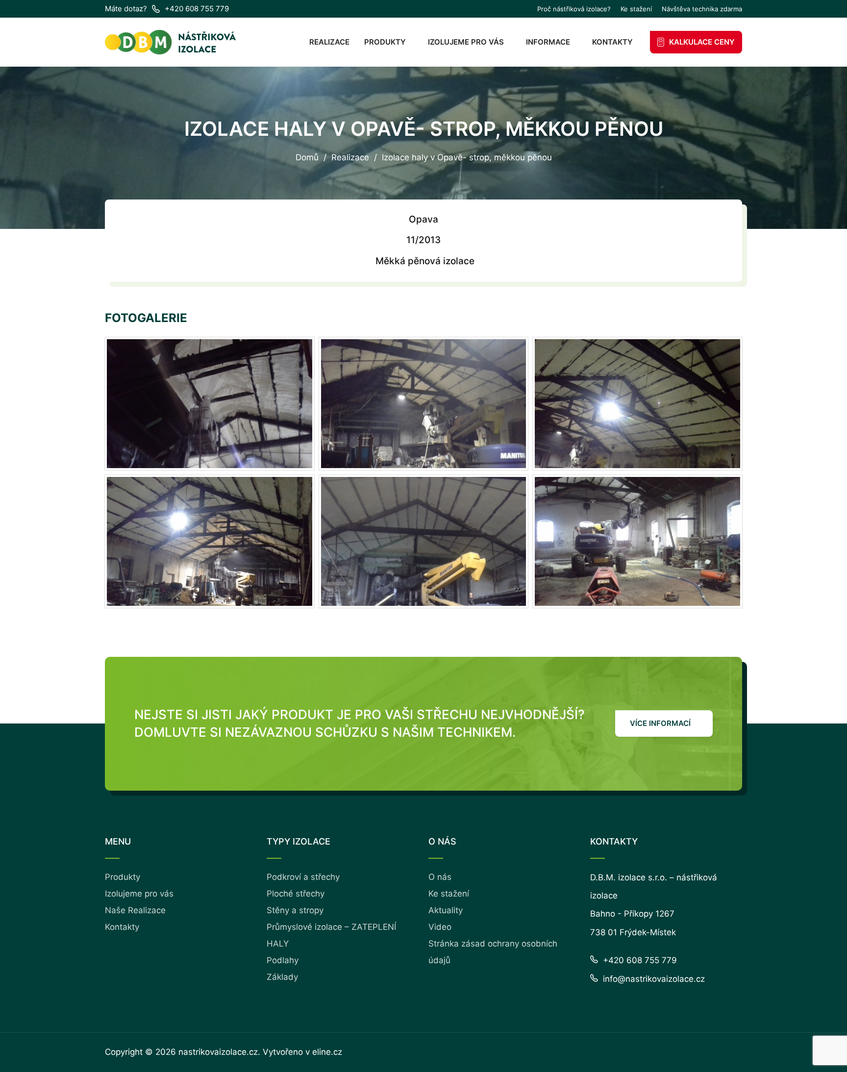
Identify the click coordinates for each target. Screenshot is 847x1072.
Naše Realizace (135, 910)
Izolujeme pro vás (466, 42)
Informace (548, 42)
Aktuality (445, 910)
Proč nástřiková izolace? (574, 9)
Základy (282, 977)
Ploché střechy (295, 893)
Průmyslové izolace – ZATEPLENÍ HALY (331, 935)
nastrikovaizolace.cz (218, 1052)
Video (439, 927)
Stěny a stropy (295, 910)
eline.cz (327, 1052)
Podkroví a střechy (303, 877)
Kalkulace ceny (702, 42)
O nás (439, 877)
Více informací (660, 723)
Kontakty (612, 42)
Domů (307, 157)
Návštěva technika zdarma (702, 9)
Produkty (385, 42)
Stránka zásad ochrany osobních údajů (492, 952)
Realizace (329, 42)
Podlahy (283, 960)
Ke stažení (636, 9)
